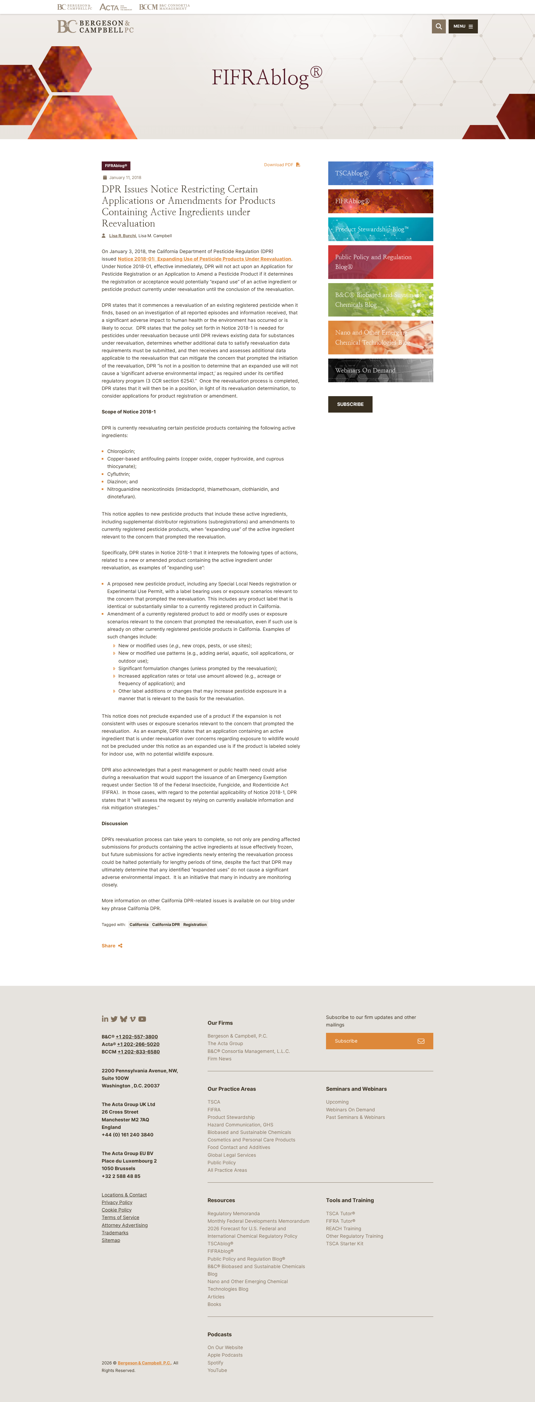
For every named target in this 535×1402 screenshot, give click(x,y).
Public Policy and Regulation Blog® (246, 1259)
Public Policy (222, 1162)
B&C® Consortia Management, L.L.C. (249, 1051)
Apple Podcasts (225, 1355)
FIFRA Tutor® (340, 1221)
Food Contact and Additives (239, 1147)
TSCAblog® (220, 1243)
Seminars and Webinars (356, 1089)
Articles (216, 1297)
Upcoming (337, 1102)
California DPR (166, 924)
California (139, 924)
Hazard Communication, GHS (240, 1125)
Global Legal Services (232, 1155)
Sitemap (111, 1240)
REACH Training (343, 1228)
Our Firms (220, 1023)
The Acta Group (225, 1043)
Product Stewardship (231, 1117)
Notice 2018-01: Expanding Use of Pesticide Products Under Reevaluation (204, 259)
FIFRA (214, 1109)
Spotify (215, 1363)
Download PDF (278, 164)
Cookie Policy (117, 1210)
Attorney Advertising (125, 1225)
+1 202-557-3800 (137, 1037)
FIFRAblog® (116, 165)
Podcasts (220, 1334)
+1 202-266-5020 (138, 1044)
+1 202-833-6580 (139, 1052)
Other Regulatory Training (354, 1236)
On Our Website (225, 1347)
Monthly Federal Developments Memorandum (259, 1221)
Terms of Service (120, 1217)
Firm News (220, 1059)
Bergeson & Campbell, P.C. (144, 1363)
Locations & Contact (124, 1195)
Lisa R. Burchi (122, 235)
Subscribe (350, 404)
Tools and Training (350, 1200)
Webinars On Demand (350, 1109)
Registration (195, 924)
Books (214, 1304)
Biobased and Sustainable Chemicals (249, 1132)
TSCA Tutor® (340, 1213)
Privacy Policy (117, 1202)
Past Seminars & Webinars (355, 1117)
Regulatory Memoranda (234, 1213)
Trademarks (115, 1233)
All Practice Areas (227, 1170)
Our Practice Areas (232, 1089)
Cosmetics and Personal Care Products (251, 1140)
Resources (221, 1200)
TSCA (214, 1102)
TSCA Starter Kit (344, 1243)
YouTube (217, 1370)
